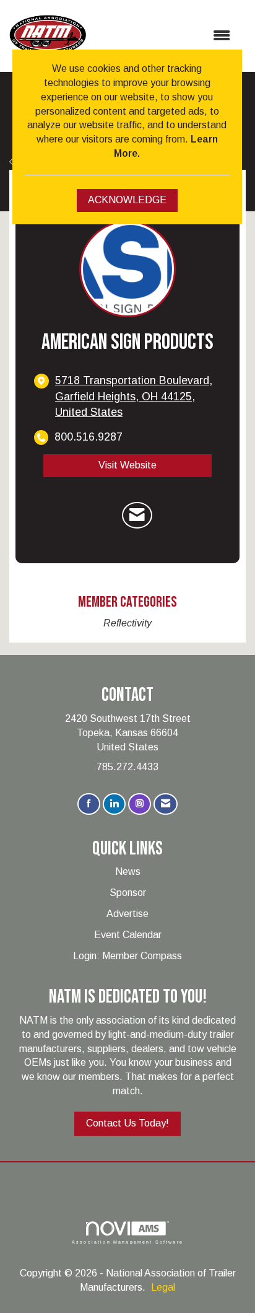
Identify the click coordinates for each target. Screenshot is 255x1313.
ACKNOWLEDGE (127, 200)
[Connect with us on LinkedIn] (114, 804)
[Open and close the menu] (164, 36)
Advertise (127, 913)
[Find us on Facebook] (88, 804)
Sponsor (128, 892)
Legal (163, 1287)
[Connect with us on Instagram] (139, 804)
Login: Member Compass (127, 956)
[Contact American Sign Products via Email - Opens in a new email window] (137, 515)
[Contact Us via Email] (165, 804)
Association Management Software (127, 1241)
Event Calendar (128, 934)
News (127, 871)
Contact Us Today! (127, 1123)
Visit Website (127, 465)
